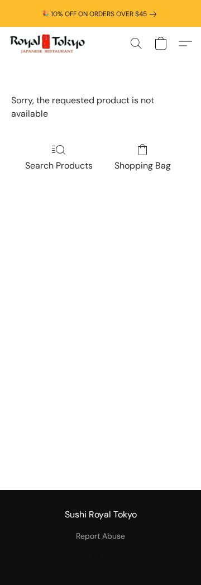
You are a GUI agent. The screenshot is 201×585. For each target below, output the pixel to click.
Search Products (59, 165)
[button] (49, 43)
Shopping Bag (142, 165)
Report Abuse (100, 536)
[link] (101, 14)
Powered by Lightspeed (100, 555)
